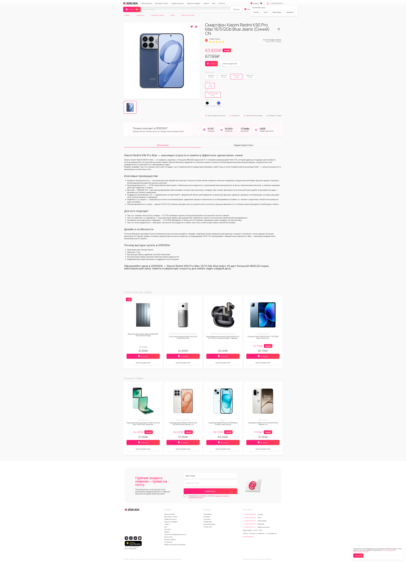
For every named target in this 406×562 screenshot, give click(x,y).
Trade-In (206, 3)
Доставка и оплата (161, 3)
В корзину (145, 356)
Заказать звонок (170, 539)
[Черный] (207, 103)
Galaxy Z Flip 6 (143, 420)
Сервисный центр (177, 3)
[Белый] (213, 103)
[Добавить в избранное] (191, 26)
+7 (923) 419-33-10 (249, 524)
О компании (168, 542)
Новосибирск (277, 12)
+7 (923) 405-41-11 (249, 527)
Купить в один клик (230, 63)
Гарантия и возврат (193, 3)
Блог (213, 3)
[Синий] (218, 103)
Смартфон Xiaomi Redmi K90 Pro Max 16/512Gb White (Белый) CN (183, 424)
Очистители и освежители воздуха (183, 334)
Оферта (167, 532)
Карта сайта (168, 537)
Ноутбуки (207, 517)
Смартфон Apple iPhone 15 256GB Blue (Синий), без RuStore (222, 424)
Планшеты (207, 519)
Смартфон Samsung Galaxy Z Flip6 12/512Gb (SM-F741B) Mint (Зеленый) (143, 424)
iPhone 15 (223, 420)
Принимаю (358, 555)
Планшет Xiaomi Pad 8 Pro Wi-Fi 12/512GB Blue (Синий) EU (262, 337)
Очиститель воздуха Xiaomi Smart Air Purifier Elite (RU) (183, 337)
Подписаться (210, 491)
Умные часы (208, 527)
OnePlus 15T (262, 420)
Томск (265, 12)
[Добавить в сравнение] (196, 26)
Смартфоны (208, 514)
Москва (256, 3)
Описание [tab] (162, 145)
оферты (218, 496)
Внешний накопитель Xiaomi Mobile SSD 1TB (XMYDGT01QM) (143, 335)
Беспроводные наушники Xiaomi (222, 334)
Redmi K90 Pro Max (183, 420)
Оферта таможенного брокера (174, 545)
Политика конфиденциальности (175, 534)
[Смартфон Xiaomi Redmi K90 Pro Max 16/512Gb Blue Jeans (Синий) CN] (278, 29)
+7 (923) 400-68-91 (276, 3)
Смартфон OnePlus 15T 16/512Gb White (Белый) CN (263, 424)
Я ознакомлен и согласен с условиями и (208, 496)
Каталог (131, 9)
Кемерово (289, 12)
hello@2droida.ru (248, 537)
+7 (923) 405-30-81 (249, 521)
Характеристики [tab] (243, 145)
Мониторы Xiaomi (209, 524)
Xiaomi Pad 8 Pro (263, 334)
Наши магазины (146, 3)
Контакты (222, 3)
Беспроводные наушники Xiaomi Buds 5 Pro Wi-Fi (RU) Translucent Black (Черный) (222, 337)
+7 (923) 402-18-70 (249, 518)
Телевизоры (208, 522)
